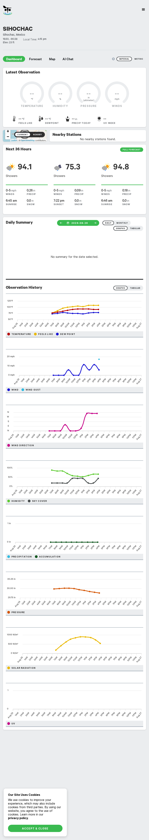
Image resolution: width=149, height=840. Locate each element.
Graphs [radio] (120, 288)
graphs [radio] (120, 228)
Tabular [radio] (135, 288)
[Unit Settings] (113, 59)
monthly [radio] (122, 223)
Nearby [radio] (37, 134)
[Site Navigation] (143, 9)
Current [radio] (22, 134)
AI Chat (68, 59)
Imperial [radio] (124, 59)
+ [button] (8, 131)
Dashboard (14, 59)
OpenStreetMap (28, 140)
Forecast (35, 59)
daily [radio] (108, 223)
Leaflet (14, 140)
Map (52, 59)
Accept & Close (35, 828)
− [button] (8, 136)
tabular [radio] (135, 228)
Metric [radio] (138, 59)
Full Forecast (132, 150)
